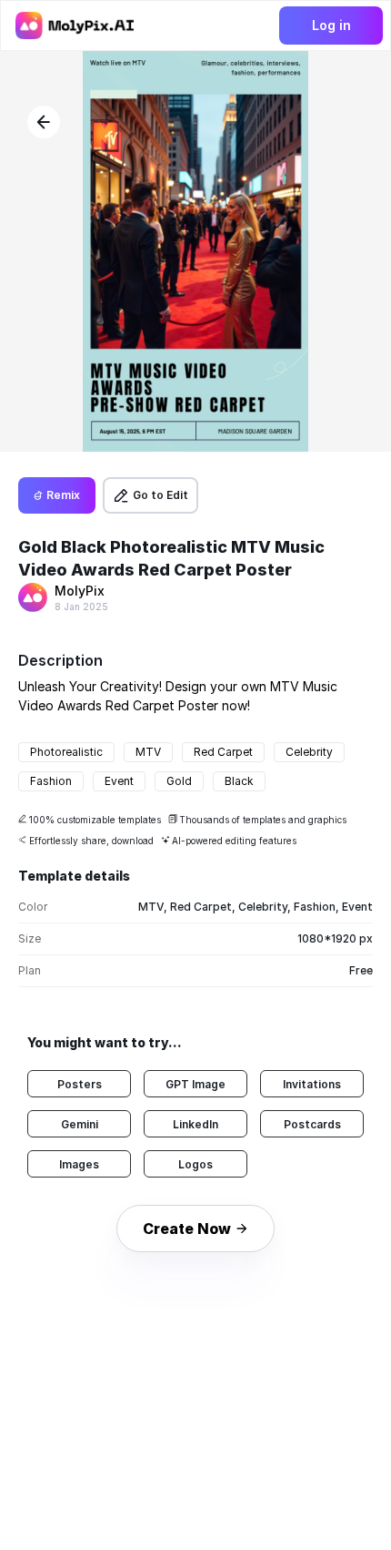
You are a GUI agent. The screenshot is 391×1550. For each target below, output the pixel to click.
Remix (63, 495)
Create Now (187, 1228)
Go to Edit (160, 495)
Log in (331, 25)
